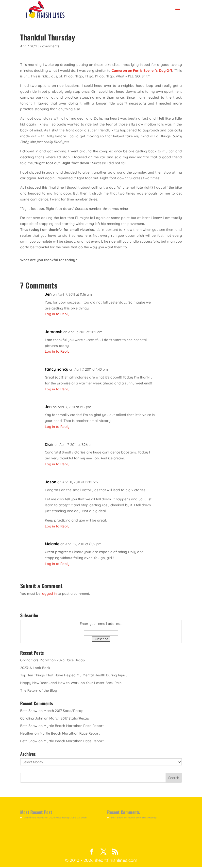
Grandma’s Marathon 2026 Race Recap (52, 660)
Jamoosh (53, 331)
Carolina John (31, 718)
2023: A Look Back (35, 668)
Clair (49, 444)
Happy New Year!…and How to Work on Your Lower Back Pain (70, 683)
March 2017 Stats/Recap (64, 710)
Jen (48, 294)
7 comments (49, 46)
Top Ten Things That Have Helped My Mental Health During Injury (73, 675)
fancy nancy (56, 369)
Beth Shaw (28, 710)
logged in (49, 593)
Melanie (52, 543)
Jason (50, 481)
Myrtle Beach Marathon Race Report (74, 725)
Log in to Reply (57, 314)
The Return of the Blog (38, 690)
